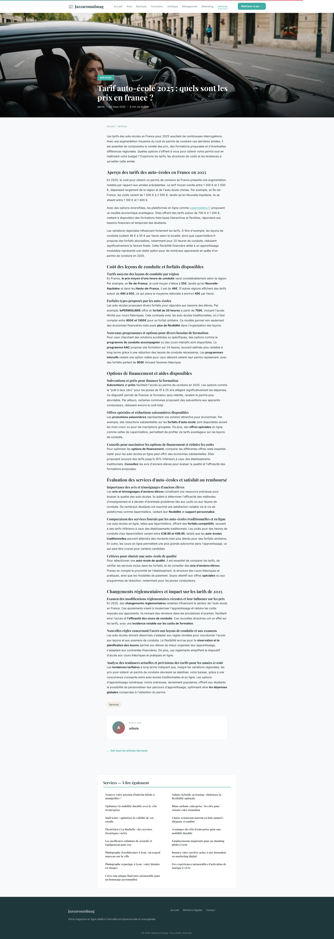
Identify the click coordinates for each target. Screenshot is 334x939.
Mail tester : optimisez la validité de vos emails (129, 819)
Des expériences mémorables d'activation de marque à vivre (199, 866)
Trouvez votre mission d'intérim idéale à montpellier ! (130, 796)
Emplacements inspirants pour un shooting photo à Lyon (198, 842)
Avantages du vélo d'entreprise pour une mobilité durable (196, 831)
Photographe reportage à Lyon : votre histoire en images (132, 866)
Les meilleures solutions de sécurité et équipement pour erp (128, 842)
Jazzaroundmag (86, 6)
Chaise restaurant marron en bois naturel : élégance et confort (198, 819)
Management (189, 6)
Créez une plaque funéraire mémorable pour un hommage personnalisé (132, 877)
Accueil (118, 6)
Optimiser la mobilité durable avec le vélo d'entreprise (131, 808)
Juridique (172, 6)
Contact (210, 910)
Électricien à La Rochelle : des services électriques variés (128, 831)
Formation (157, 6)
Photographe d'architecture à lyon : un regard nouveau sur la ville (132, 854)
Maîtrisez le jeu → (252, 6)
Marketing (207, 6)
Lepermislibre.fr (200, 208)
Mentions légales (192, 910)
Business (141, 6)
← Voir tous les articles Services (127, 750)
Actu (129, 6)
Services (223, 6)
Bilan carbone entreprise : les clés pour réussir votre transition (196, 808)
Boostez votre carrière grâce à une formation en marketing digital (199, 854)
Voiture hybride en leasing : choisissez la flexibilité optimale (196, 796)
